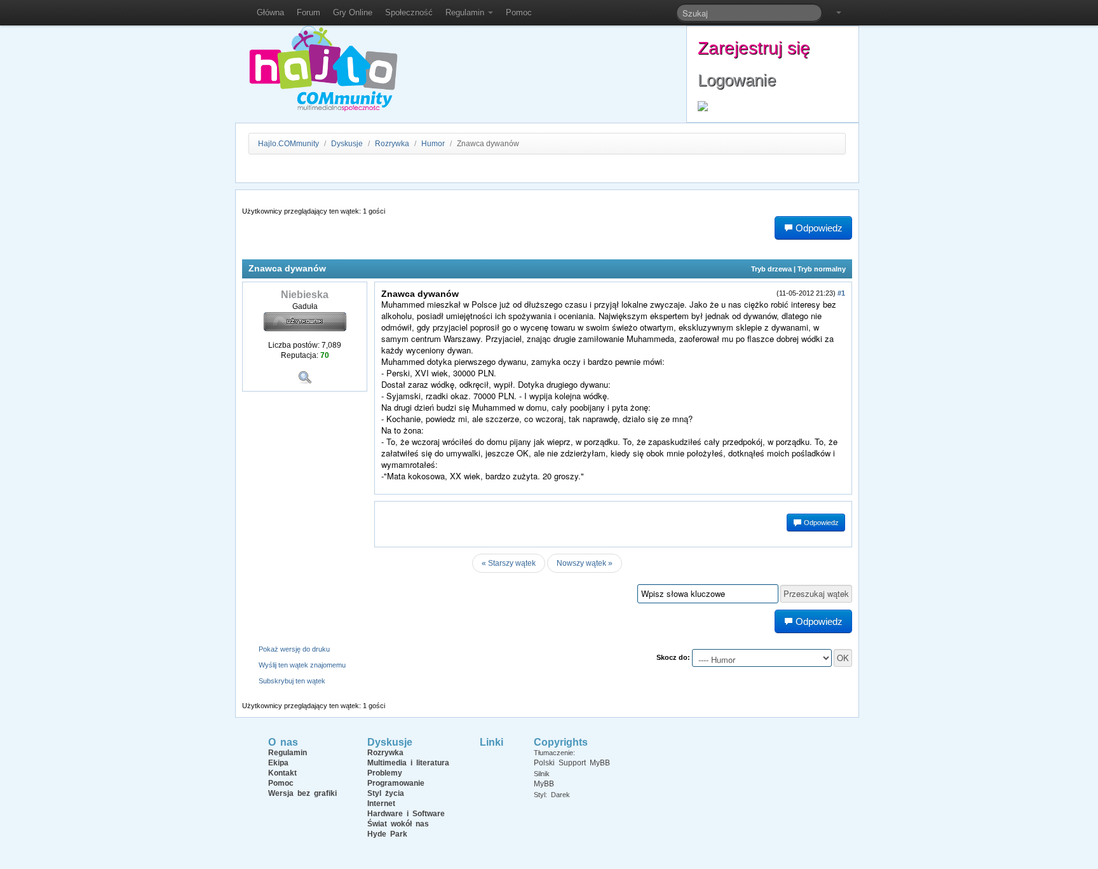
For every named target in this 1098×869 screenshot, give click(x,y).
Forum (308, 12)
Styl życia (385, 793)
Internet (381, 803)
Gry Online (352, 12)
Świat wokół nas (398, 823)
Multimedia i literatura (408, 762)
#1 (841, 293)
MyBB (544, 783)
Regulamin (466, 12)
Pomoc (519, 12)
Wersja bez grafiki (302, 793)
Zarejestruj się (754, 48)
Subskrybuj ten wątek (292, 681)
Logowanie (737, 80)
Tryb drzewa (771, 269)
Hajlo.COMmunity (288, 143)
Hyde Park (387, 834)
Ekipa (278, 762)
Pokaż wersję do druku (294, 649)
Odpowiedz (820, 522)
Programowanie (395, 783)
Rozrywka (393, 143)
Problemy (384, 773)
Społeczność (409, 12)
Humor (433, 143)
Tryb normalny (821, 269)
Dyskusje (347, 143)
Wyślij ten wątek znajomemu (302, 665)
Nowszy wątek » (585, 563)
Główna (270, 12)
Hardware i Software (406, 813)
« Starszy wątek (509, 563)
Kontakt (282, 773)
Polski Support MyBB (572, 762)
